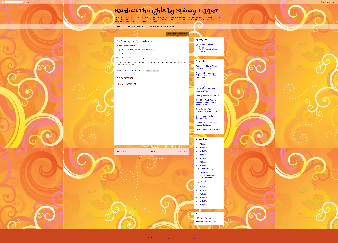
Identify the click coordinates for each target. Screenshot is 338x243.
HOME (119, 26)
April (203, 182)
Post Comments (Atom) (157, 158)
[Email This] (147, 70)
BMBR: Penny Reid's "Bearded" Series (204, 117)
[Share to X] (152, 70)
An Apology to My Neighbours (207, 176)
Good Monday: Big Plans (208, 49)
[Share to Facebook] (155, 70)
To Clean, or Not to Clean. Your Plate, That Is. (206, 67)
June (203, 172)
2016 (201, 194)
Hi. (197, 82)
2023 (201, 155)
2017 (201, 190)
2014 (201, 201)
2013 (201, 205)
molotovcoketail (175, 238)
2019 (201, 165)
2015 (201, 197)
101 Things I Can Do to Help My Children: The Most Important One (207, 88)
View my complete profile (206, 221)
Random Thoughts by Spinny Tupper (166, 11)
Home (152, 151)
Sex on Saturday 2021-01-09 (208, 129)
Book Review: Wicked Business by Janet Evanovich (208, 110)
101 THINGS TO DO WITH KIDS (162, 26)
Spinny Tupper (205, 218)
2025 (201, 148)
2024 (201, 151)
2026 (201, 144)
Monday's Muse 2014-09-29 (207, 96)
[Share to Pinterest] (157, 70)
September (206, 169)
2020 (201, 162)
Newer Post (121, 151)
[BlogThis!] (150, 70)
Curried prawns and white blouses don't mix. (206, 124)
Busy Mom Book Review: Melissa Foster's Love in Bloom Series (206, 102)
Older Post (182, 151)
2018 (201, 187)
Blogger (193, 238)
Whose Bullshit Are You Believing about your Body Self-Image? (206, 75)
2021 (201, 158)
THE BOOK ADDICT (135, 26)
